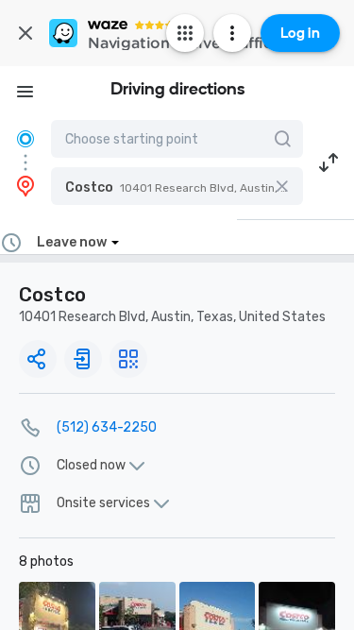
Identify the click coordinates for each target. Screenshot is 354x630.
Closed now (91, 465)
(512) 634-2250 (107, 427)
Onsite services (103, 503)
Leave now (72, 242)
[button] (177, 186)
